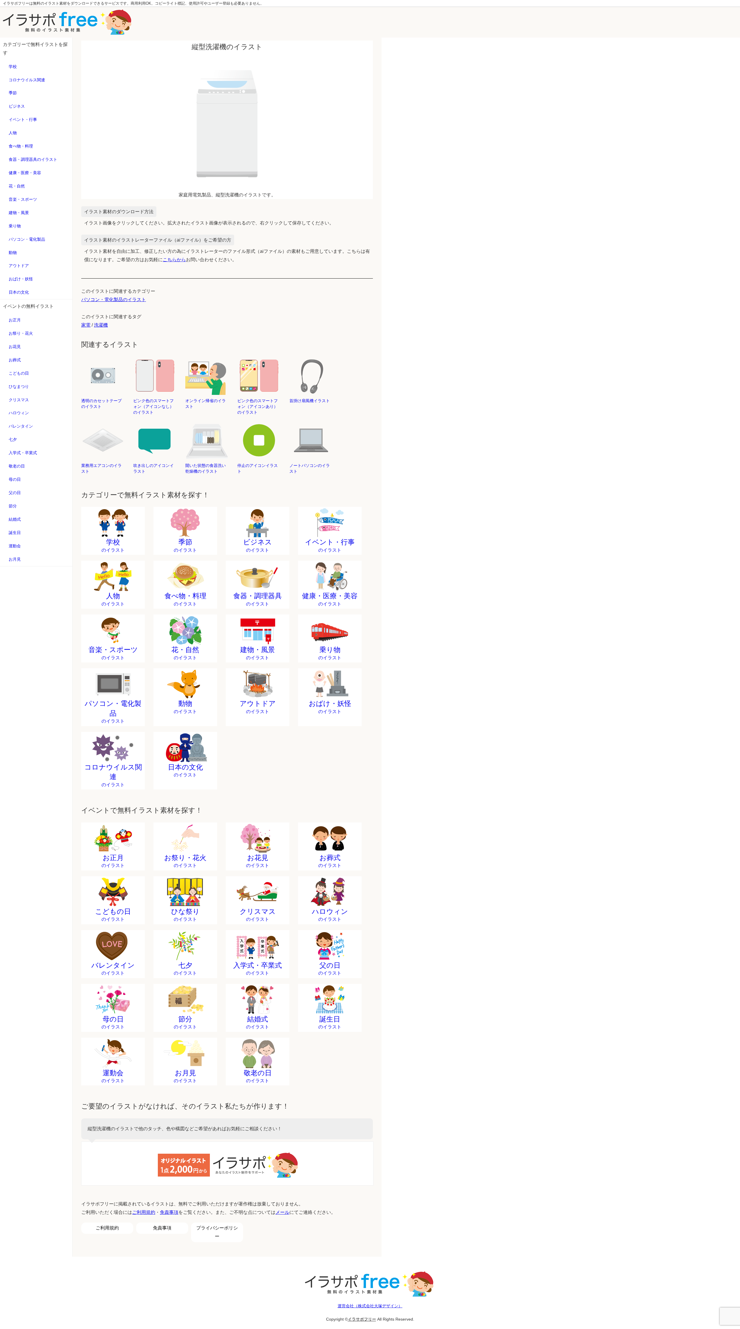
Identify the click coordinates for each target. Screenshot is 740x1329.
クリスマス (19, 399)
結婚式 (15, 519)
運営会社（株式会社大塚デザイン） (370, 1306)
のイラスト (113, 545)
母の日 (15, 479)
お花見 (15, 346)
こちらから (174, 259)
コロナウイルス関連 (27, 80)
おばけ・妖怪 (21, 279)
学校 (13, 66)
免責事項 (169, 1212)
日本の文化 (19, 292)
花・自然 (17, 186)
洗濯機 (101, 325)
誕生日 (15, 532)
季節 (13, 93)
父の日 (15, 492)
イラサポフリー (362, 1319)
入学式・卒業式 (23, 452)
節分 (13, 506)
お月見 (15, 559)
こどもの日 (19, 373)
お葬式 (15, 360)
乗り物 (15, 226)
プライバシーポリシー (217, 1232)
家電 (85, 325)
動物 (13, 252)
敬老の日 (17, 466)
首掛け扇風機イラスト (309, 400)
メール (282, 1212)
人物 (13, 132)
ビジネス (17, 106)
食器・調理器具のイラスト (33, 159)
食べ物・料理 (21, 146)
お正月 (15, 320)
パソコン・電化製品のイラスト (113, 299)
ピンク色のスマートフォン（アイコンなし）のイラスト (153, 406)
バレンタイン (21, 426)
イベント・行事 (23, 119)
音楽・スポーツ (23, 199)
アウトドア (19, 265)
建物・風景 (19, 212)
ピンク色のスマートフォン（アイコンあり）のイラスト (257, 406)
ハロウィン (19, 413)
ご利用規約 (143, 1212)
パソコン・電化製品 (27, 239)
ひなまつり (19, 386)
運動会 (15, 546)
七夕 (13, 439)
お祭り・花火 (21, 333)
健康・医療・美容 (25, 172)
